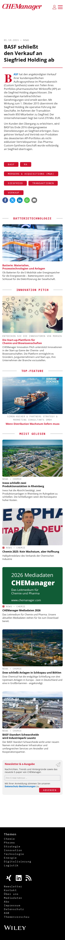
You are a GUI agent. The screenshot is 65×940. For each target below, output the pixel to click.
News (26, 40)
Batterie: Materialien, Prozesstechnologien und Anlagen (23, 267)
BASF (11, 164)
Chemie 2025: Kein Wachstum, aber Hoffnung (30, 551)
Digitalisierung (17, 861)
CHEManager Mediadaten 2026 (21, 610)
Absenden (49, 790)
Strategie (12, 846)
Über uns (11, 893)
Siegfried (15, 183)
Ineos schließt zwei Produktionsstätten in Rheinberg (23, 484)
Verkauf (14, 192)
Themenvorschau (17, 916)
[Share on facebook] (5, 200)
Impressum (12, 905)
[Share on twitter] (12, 200)
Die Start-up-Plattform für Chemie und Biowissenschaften (22, 341)
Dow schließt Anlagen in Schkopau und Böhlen (31, 672)
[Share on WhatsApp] (27, 200)
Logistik (11, 865)
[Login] (54, 7)
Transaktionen (43, 183)
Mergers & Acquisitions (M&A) (31, 173)
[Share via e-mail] (34, 200)
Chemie (17, 479)
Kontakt (10, 890)
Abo (6, 901)
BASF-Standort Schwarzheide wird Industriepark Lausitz (20, 736)
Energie (10, 857)
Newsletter (13, 886)
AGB (6, 912)
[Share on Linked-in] (20, 200)
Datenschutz (14, 909)
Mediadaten (13, 897)
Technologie (14, 854)
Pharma (9, 842)
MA (25, 164)
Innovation (13, 850)
